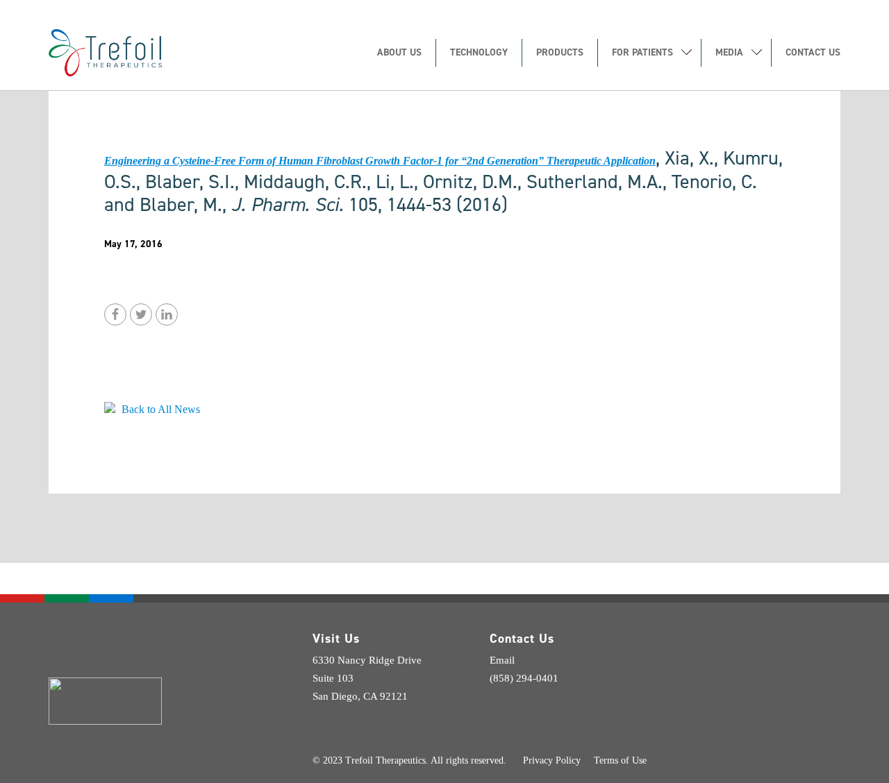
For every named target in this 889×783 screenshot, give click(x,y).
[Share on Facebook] (115, 314)
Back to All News (159, 409)
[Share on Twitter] (141, 314)
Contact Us (813, 53)
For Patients (642, 53)
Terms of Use (620, 760)
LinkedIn (499, 699)
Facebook (526, 699)
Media (729, 53)
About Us (399, 53)
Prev (118, 364)
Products (559, 53)
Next (149, 364)
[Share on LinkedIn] (167, 314)
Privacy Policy (552, 760)
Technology (479, 53)
